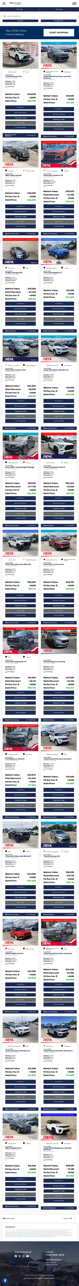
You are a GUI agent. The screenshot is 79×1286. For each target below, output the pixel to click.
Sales (21, 9)
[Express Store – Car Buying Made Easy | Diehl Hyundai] (39, 32)
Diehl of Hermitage (50, 233)
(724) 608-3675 (55, 1255)
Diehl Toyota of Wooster (10, 135)
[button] (37, 55)
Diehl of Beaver (49, 720)
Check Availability (20, 127)
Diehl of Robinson (50, 1208)
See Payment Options (20, 112)
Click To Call (20, 123)
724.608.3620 (70, 136)
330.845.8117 (32, 135)
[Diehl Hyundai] (3, 3)
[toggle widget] (5, 1281)
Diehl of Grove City (50, 136)
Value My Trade (20, 118)
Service (60, 9)
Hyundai (15, 3)
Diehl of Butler (11, 331)
